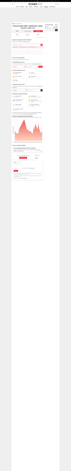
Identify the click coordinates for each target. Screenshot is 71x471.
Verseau (16, 73)
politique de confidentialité (23, 178)
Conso (17, 6)
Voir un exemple (55, 26)
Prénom (15, 23)
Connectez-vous (31, 168)
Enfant (30, 6)
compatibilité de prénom (36, 63)
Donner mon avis (23, 157)
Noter (18, 31)
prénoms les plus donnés (28, 113)
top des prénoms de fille (36, 112)
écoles (41, 6)
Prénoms (46, 6)
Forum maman (52, 6)
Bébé (26, 6)
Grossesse (22, 6)
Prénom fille (19, 23)
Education (36, 6)
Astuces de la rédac (49, 28)
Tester (40, 66)
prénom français (27, 41)
